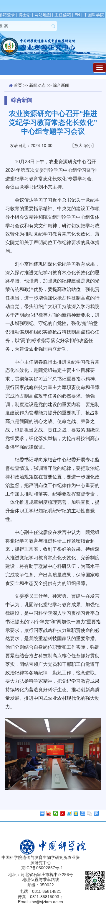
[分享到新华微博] (69, 813)
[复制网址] (89, 813)
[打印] (96, 813)
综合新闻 (61, 85)
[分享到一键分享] (82, 813)
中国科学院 (94, 14)
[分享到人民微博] (62, 813)
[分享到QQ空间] (76, 813)
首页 (18, 85)
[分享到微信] (55, 813)
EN (77, 14)
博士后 (25, 14)
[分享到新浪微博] (49, 813)
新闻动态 (37, 85)
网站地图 (42, 14)
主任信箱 (62, 14)
